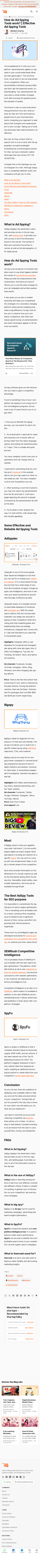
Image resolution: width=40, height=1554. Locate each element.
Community (6, 1505)
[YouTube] (17, 1477)
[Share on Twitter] (9, 1296)
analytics (29, 1118)
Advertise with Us (8, 1501)
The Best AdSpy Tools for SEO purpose (20, 202)
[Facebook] (7, 1477)
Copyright (5, 1520)
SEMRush (8, 991)
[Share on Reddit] (24, 1296)
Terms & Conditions (8, 1517)
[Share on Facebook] (13, 1296)
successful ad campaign (26, 275)
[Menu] (37, 11)
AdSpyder (8, 193)
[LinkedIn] (10, 1477)
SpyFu (6, 209)
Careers (4, 1498)
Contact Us (6, 1494)
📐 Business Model (11, 1285)
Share (36, 1552)
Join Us (10, 38)
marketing (31, 748)
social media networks (24, 1076)
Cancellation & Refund (9, 1527)
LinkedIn (13, 1552)
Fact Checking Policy (9, 1543)
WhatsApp (4, 1552)
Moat (6, 199)
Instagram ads (14, 610)
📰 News (19, 1275)
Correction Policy (8, 1531)
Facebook (16, 472)
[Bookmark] (36, 1296)
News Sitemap (7, 1546)
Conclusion (8, 212)
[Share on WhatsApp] (5, 1296)
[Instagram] (14, 1477)
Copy (29, 1552)
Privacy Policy (7, 1513)
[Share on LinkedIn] (17, 1296)
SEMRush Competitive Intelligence (18, 206)
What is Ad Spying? (12, 180)
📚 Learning (9, 1275)
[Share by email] (28, 1296)
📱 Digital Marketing (12, 1280)
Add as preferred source (27, 38)
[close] (37, 4)
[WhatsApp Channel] (24, 1477)
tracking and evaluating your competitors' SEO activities (21, 939)
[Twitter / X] (3, 1477)
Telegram (22, 1552)
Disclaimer (5, 1524)
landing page (17, 235)
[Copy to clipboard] (32, 1296)
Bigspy (7, 196)
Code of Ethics (7, 1539)
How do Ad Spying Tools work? (17, 183)
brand (13, 858)
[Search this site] (31, 11)
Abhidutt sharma (17, 31)
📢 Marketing (26, 1280)
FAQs (6, 215)
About (4, 1491)
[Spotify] (20, 1477)
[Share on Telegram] (20, 1296)
